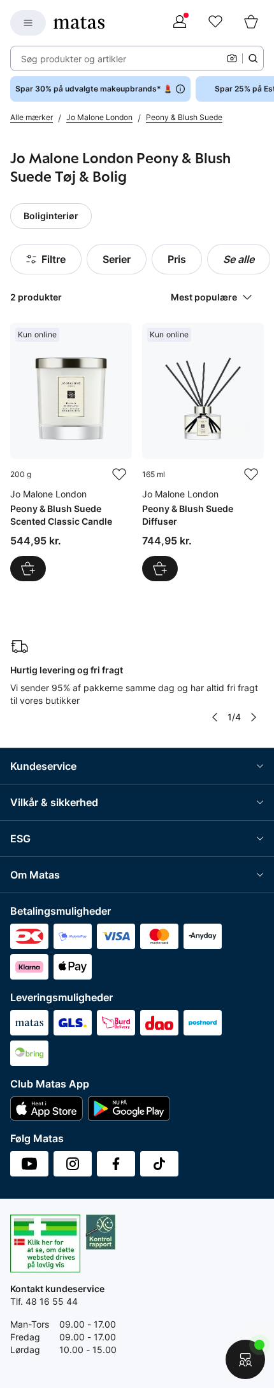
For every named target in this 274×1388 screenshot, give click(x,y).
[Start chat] (245, 1359)
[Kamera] (232, 58)
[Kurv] (251, 23)
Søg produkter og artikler (73, 58)
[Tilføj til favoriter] (119, 474)
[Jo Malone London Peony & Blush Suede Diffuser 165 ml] (203, 452)
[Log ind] (179, 23)
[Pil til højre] (253, 717)
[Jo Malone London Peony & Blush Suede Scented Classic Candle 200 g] (71, 452)
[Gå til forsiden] (79, 23)
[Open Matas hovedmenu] (28, 23)
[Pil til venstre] (215, 717)
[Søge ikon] (253, 58)
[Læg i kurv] (28, 568)
